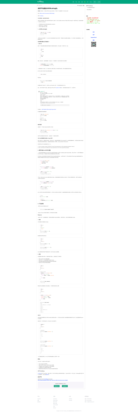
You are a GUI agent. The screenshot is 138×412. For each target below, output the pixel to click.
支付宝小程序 (55, 404)
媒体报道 (88, 23)
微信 (98, 19)
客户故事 (91, 23)
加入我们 (70, 400)
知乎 (93, 34)
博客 (85, 1)
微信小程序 (92, 19)
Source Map (89, 20)
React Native (55, 400)
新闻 (92, 20)
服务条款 (38, 401)
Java (54, 406)
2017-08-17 (39, 5)
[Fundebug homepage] (40, 1)
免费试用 (47, 374)
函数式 (96, 23)
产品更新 (89, 17)
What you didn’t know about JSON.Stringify (47, 13)
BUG (96, 19)
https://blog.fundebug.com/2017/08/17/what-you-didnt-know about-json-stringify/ (53, 380)
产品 (76, 1)
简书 (93, 32)
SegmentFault (93, 37)
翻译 (83, 5)
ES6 (97, 22)
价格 (79, 1)
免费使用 (65, 386)
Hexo (93, 23)
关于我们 (70, 398)
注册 (99, 1)
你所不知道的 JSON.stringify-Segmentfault (49, 109)
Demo (91, 1)
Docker (88, 21)
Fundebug (41, 15)
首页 (73, 1)
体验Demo (57, 386)
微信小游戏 (55, 403)
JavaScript (80, 5)
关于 (87, 1)
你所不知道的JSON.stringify (47, 8)
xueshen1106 (58, 87)
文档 (82, 1)
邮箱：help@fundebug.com (89, 401)
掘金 (93, 40)
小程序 (95, 20)
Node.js (98, 20)
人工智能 (98, 23)
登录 (95, 1)
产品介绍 (38, 398)
